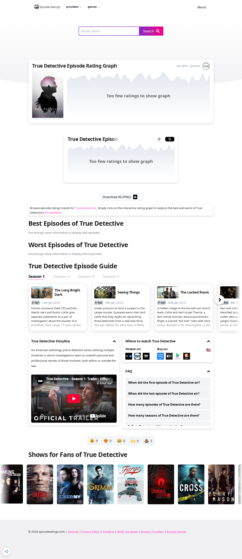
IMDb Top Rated (127, 531)
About (201, 7)
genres (92, 7)
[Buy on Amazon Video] (161, 356)
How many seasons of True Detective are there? (163, 415)
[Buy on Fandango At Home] (187, 356)
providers (72, 7)
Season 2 (61, 276)
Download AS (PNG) (117, 197)
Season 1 (36, 276)
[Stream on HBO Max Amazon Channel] (129, 356)
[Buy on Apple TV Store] (170, 356)
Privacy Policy (90, 531)
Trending (108, 531)
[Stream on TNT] (138, 356)
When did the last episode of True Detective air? (163, 393)
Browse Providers (152, 531)
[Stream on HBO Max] (147, 356)
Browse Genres (176, 531)
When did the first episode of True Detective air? (164, 382)
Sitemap (73, 531)
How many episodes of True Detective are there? (164, 404)
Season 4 (111, 276)
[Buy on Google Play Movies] (179, 356)
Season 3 (86, 276)
